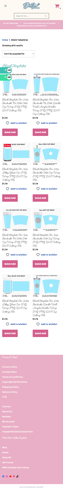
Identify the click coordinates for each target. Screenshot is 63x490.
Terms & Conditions (12, 376)
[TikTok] (17, 476)
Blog (4, 447)
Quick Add (10, 132)
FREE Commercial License (15, 467)
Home (5, 40)
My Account (8, 421)
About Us (7, 411)
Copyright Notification (14, 382)
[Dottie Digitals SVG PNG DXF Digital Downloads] (31, 6)
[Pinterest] (14, 476)
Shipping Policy (10, 387)
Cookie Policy (9, 371)
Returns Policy (10, 392)
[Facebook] (3, 476)
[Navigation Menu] (5, 6)
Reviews (6, 416)
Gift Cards (7, 462)
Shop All (6, 457)
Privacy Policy (9, 366)
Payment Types (10, 426)
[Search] (45, 16)
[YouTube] (10, 476)
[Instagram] (7, 476)
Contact (6, 406)
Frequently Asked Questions (17, 431)
